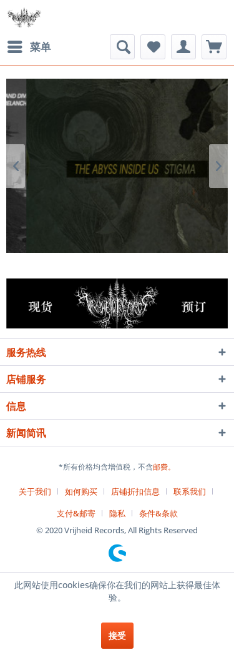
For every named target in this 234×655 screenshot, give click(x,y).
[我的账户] (183, 46)
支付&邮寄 (76, 513)
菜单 (40, 46)
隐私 (117, 513)
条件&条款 (158, 513)
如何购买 (81, 491)
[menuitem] (28, 46)
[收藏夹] (152, 46)
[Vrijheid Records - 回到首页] (24, 17)
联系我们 (189, 491)
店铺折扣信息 (135, 491)
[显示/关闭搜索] (122, 46)
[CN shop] (61, 304)
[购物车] (214, 46)
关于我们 (35, 491)
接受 (117, 635)
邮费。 (164, 466)
